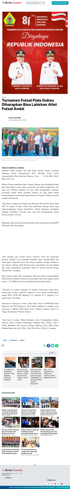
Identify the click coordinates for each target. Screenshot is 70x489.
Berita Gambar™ (15, 473)
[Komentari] (3, 345)
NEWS (4, 97)
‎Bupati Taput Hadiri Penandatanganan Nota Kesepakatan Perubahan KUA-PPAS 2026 (27, 487)
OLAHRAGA (13, 340)
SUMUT (22, 340)
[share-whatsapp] (57, 345)
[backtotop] (35, 465)
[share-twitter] (52, 345)
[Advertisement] (30, 242)
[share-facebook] (48, 345)
